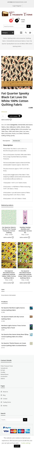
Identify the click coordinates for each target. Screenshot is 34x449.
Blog (4, 395)
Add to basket (14, 116)
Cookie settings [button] (25, 443)
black (21, 131)
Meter (21, 133)
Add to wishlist (5, 119)
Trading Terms (7, 402)
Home (5, 38)
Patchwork (26, 133)
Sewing (8, 135)
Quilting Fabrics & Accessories (16, 38)
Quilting (3, 135)
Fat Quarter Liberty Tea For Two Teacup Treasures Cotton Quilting (9, 229)
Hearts (14, 133)
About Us (5, 391)
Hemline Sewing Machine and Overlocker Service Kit (25, 229)
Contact (5, 398)
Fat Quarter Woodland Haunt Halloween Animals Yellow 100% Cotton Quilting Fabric (9, 274)
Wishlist (5, 405)
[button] (29, 58)
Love (17, 133)
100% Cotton (4, 131)
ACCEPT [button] (17, 446)
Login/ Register (17, 6)
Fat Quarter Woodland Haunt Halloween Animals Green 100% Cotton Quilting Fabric (25, 274)
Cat (24, 131)
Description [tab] (6, 140)
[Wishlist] (11, 20)
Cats (28, 41)
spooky (13, 135)
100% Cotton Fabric (14, 131)
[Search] (29, 26)
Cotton (27, 131)
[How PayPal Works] (16, 430)
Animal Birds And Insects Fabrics (16, 41)
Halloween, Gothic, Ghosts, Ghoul (19, 127)
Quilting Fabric (5, 129)
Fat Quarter (8, 133)
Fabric (3, 133)
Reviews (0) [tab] (16, 140)
